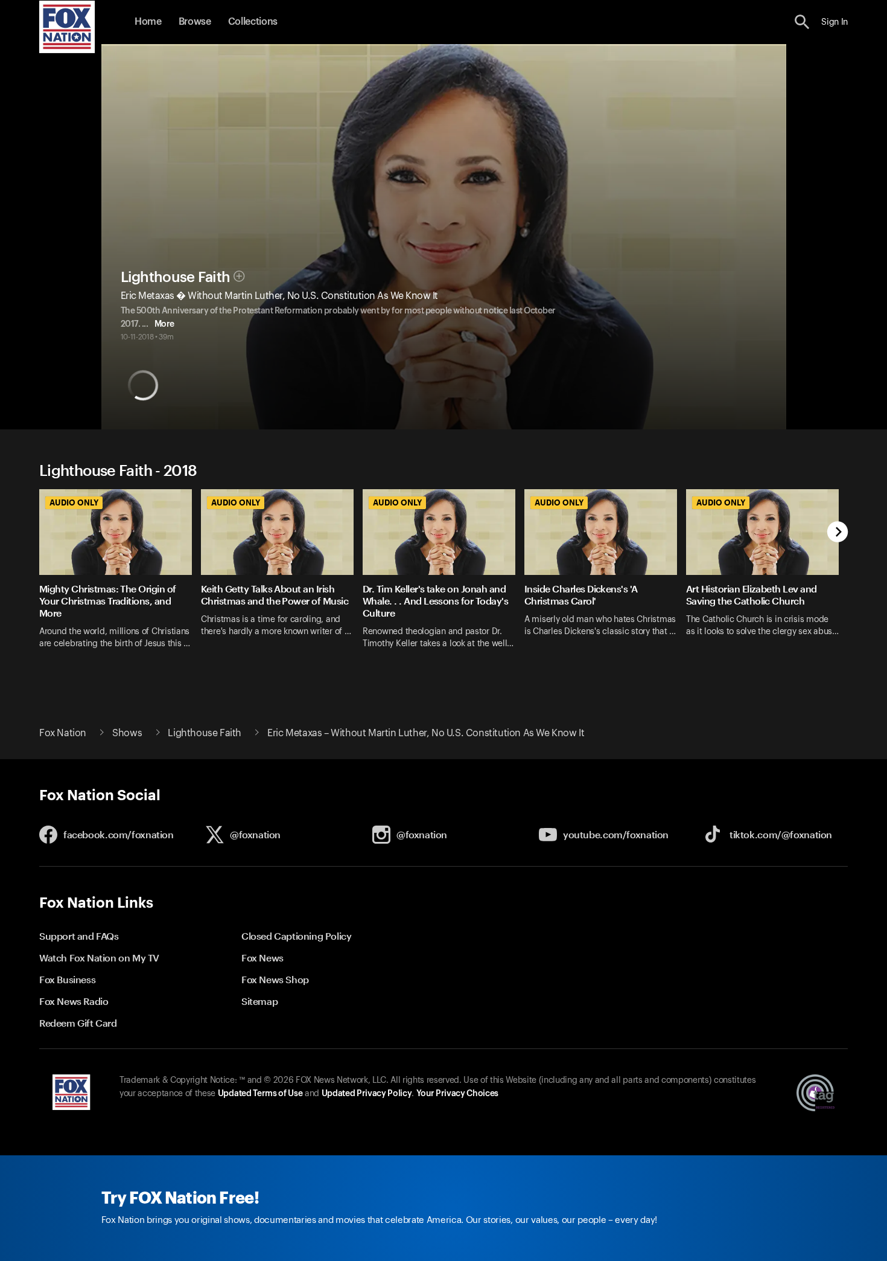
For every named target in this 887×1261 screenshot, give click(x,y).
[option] (120, 576)
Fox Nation (62, 733)
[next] (838, 533)
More (164, 324)
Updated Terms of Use (260, 1093)
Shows (127, 733)
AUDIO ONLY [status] (73, 502)
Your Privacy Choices (457, 1093)
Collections (253, 22)
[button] (802, 22)
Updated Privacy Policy (367, 1093)
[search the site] (802, 22)
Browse (195, 22)
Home (148, 22)
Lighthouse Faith (175, 277)
